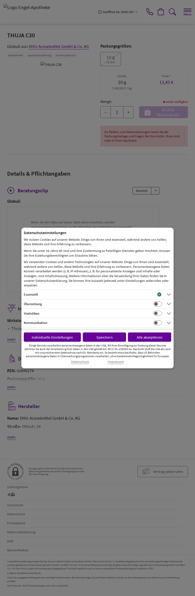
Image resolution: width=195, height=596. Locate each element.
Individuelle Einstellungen (52, 337)
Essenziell (31, 294)
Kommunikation (35, 323)
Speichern (104, 337)
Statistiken (31, 313)
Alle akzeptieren (149, 337)
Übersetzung (33, 304)
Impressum (116, 362)
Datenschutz (80, 362)
